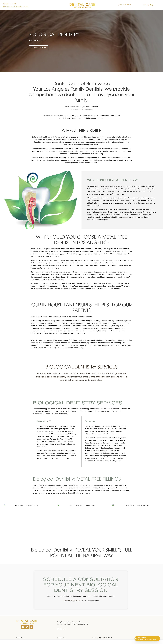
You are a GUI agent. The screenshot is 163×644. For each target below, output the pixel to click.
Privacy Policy (20, 638)
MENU (150, 5)
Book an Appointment (90, 600)
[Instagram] (31, 627)
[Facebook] (23, 627)
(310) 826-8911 (61, 629)
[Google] (27, 627)
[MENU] (144, 5)
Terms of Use (61, 638)
